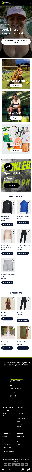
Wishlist (19, 426)
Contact (4, 441)
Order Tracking (21, 418)
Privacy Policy (6, 444)
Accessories (20, 436)
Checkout (19, 410)
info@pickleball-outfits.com (16, 385)
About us (4, 436)
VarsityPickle (5, 410)
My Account (20, 416)
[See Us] (11, 396)
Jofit (3, 416)
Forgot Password (21, 413)
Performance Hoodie (23, 216)
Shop (18, 421)
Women (19, 441)
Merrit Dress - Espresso (8, 313)
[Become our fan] (16, 396)
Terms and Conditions (8, 451)
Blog (3, 439)
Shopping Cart (21, 424)
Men (18, 439)
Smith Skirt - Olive (22, 342)
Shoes (18, 444)
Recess (4, 413)
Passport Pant (5, 342)
